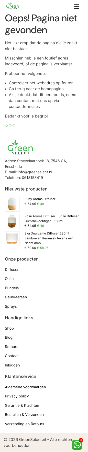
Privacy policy (17, 396)
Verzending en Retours (24, 424)
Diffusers (13, 269)
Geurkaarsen (16, 297)
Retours (11, 346)
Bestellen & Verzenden (24, 414)
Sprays (11, 306)
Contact (12, 355)
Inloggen (12, 365)
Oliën (9, 278)
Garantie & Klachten (22, 405)
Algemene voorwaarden (25, 387)
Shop (9, 328)
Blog (8, 337)
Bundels (12, 288)
